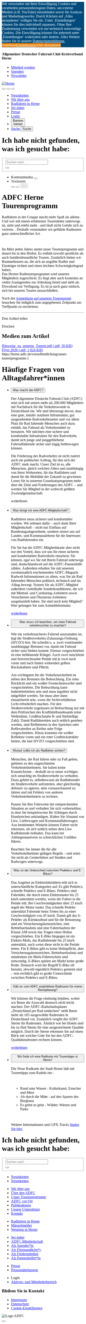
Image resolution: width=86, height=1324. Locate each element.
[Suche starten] (7, 167)
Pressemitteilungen (24, 1270)
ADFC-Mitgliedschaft (27, 1241)
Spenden (17, 71)
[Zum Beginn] (4, 1321)
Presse (15, 112)
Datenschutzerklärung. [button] (49, 41)
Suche (16, 129)
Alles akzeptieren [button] (48, 45)
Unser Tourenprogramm (28, 1197)
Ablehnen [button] (9, 45)
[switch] (36, 178)
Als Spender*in (22, 1246)
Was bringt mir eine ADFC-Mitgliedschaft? (40, 510)
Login (15, 116)
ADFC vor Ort (22, 1201)
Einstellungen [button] (26, 45)
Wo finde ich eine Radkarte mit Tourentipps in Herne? (47, 1058)
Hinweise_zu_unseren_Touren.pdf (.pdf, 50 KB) (37, 346)
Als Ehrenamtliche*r (26, 1250)
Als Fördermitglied (24, 1254)
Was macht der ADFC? (28, 390)
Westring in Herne (24, 1229)
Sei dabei (17, 108)
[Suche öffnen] (8, 89)
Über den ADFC (23, 1193)
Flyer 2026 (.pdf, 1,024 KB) (22, 350)
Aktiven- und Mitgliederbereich (34, 1282)
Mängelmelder (21, 1225)
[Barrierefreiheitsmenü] (4, 89)
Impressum (19, 1300)
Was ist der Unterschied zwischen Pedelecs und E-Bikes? (48, 872)
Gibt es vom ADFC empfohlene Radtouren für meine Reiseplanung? (47, 988)
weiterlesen (19, 613)
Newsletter (19, 76)
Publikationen (21, 1205)
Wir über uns (20, 99)
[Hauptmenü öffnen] (13, 89)
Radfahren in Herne (25, 104)
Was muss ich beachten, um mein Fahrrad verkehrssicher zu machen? (47, 623)
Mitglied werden (23, 67)
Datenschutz (20, 1304)
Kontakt (17, 1213)
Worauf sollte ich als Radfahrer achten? (39, 750)
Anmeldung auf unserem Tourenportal (43, 298)
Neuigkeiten (20, 95)
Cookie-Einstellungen (26, 1308)
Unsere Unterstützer (25, 1209)
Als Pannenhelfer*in (26, 1258)
